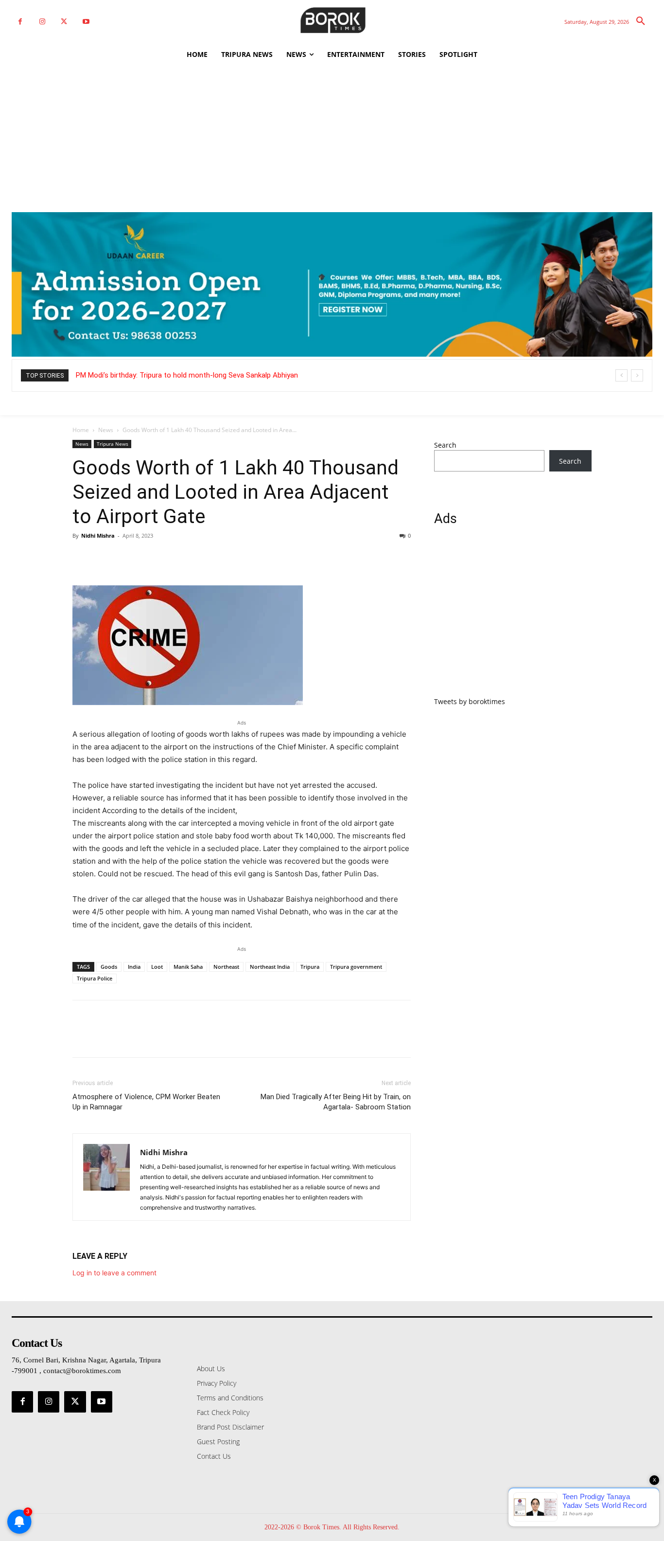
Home (80, 430)
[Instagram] (42, 21)
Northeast (226, 966)
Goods (109, 966)
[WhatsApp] (149, 557)
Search (445, 445)
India (134, 966)
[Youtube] (85, 21)
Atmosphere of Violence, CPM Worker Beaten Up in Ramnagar (146, 1101)
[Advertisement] (332, 139)
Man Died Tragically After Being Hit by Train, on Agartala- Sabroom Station (336, 1101)
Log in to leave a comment (114, 1273)
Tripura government (356, 966)
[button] (640, 21)
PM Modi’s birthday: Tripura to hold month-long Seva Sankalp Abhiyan (187, 375)
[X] (63, 21)
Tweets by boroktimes (469, 701)
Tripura (309, 966)
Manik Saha (188, 966)
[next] (637, 375)
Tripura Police (94, 978)
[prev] (621, 375)
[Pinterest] (127, 557)
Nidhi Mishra (98, 535)
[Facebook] (20, 21)
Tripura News (112, 443)
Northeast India (270, 966)
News (105, 430)
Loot (157, 966)
